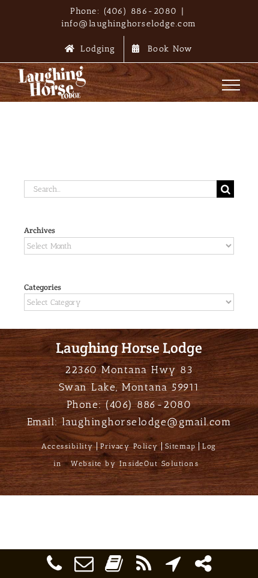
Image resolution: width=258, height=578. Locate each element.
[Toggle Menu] (231, 85)
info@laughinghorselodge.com (129, 24)
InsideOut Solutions (159, 463)
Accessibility (67, 446)
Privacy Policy (129, 446)
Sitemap (180, 446)
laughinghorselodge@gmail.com (146, 422)
